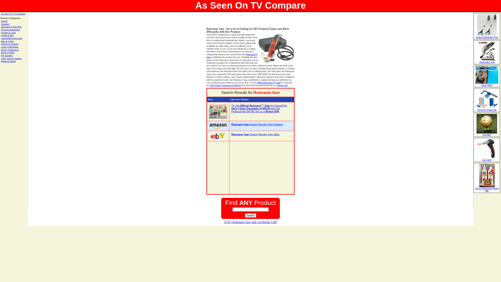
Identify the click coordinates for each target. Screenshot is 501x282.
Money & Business (10, 50)
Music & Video (7, 53)
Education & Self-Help (11, 27)
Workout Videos (8, 61)
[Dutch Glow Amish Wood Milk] (487, 186)
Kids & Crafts (7, 41)
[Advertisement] (250, 21)
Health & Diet (7, 35)
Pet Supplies (7, 55)
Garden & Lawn (8, 33)
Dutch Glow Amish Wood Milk (487, 189)
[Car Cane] (487, 158)
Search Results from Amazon (257, 124)
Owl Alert (487, 135)
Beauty (4, 21)
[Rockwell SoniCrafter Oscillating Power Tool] (486, 60)
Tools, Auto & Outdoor (11, 58)
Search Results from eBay (255, 134)
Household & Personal (11, 38)
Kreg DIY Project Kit (487, 110)
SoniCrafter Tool (487, 62)
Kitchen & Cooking (9, 44)
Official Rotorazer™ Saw (268, 82)
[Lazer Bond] (487, 83)
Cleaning (5, 24)
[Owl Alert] (487, 133)
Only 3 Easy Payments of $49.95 (225, 85)
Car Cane (486, 160)
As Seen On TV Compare (13, 14)
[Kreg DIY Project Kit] (487, 108)
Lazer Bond (486, 85)
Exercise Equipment (10, 30)
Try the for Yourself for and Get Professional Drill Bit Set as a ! (259, 108)
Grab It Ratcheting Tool (487, 37)
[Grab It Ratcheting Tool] (487, 35)
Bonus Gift (282, 85)
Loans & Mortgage (9, 47)
